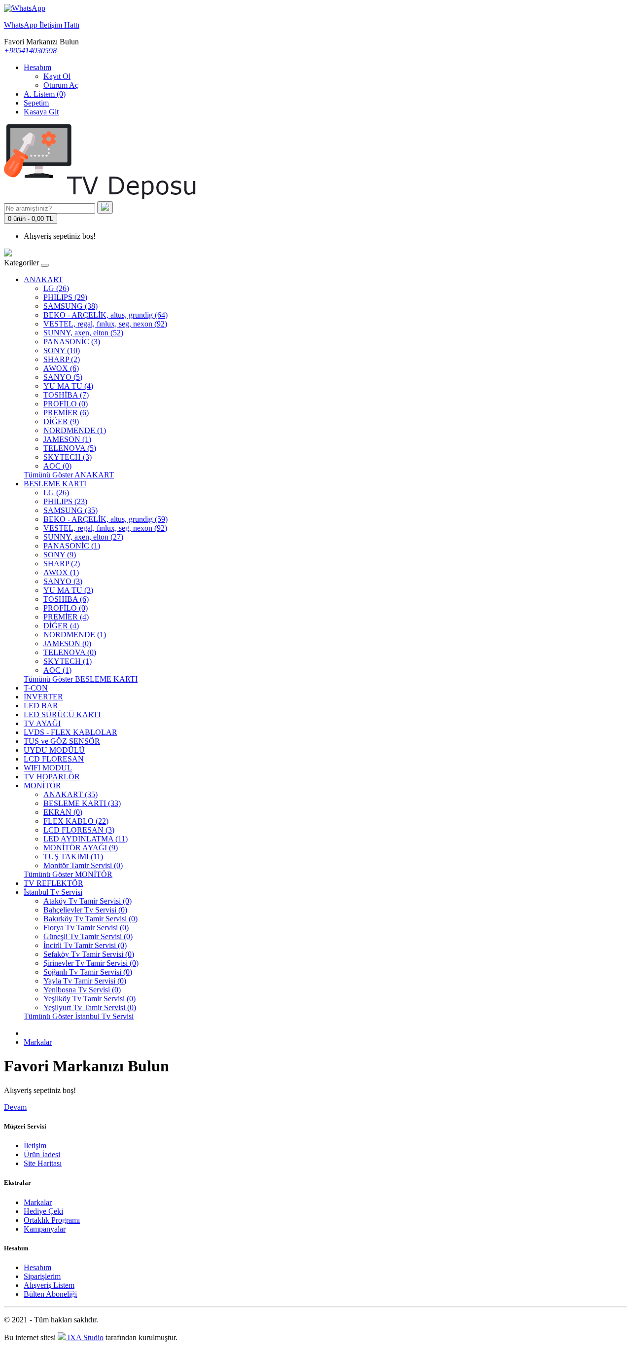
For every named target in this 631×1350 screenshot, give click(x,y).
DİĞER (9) (61, 421)
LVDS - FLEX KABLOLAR (70, 732)
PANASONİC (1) (71, 546)
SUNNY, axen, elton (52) (83, 332)
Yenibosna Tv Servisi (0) (82, 989)
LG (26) (56, 288)
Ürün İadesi (42, 1154)
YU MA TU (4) (68, 386)
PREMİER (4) (66, 617)
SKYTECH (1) (67, 661)
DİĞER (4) (61, 625)
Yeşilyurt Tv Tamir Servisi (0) (89, 1007)
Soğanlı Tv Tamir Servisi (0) (87, 972)
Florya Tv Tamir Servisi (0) (86, 927)
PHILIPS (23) (65, 501)
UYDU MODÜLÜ (54, 750)
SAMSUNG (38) (70, 306)
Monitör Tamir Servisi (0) (83, 865)
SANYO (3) (62, 581)
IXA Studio (85, 1337)
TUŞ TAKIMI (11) (73, 856)
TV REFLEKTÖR (53, 883)
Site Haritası (43, 1163)
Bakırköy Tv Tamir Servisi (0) (90, 918)
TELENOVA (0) (69, 652)
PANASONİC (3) (71, 341)
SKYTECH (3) (67, 457)
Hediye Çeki (43, 1211)
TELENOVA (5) (69, 448)
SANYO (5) (62, 377)
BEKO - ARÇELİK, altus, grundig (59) (105, 519)
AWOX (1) (61, 572)
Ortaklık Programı (52, 1220)
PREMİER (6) (66, 412)
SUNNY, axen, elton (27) (83, 537)
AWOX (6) (61, 368)
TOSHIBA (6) (66, 599)
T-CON (36, 688)
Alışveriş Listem (49, 1285)
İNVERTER (43, 697)
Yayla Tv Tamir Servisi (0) (84, 981)
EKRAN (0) (62, 812)
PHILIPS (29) (65, 297)
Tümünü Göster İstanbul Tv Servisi (79, 1016)
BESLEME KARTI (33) (82, 803)
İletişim (35, 1145)
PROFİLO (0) (65, 404)
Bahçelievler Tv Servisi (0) (85, 910)
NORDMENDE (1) (74, 430)
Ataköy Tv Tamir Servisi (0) (87, 901)
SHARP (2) (61, 359)
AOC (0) (57, 466)
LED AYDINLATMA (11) (85, 839)
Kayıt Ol (56, 76)
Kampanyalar (45, 1229)
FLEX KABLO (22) (75, 821)
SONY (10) (61, 350)
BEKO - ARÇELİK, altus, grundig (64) (105, 315)
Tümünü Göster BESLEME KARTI (81, 679)
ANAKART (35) (70, 794)
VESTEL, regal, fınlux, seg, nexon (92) (105, 324)
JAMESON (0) (67, 643)
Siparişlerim (42, 1276)
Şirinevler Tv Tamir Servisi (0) (91, 963)
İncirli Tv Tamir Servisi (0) (85, 945)
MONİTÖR (42, 785)
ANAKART (43, 279)
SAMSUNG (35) (70, 510)
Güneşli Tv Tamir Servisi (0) (88, 936)
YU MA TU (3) (68, 590)
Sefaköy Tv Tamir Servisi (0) (88, 954)
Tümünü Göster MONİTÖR (68, 874)
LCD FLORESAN (54, 759)
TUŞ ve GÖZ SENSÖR (62, 741)
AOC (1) (57, 670)
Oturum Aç (60, 85)
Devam (15, 1107)
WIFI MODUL (48, 768)
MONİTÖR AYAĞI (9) (80, 847)
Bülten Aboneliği (50, 1294)
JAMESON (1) (67, 439)
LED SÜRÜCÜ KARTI (62, 714)
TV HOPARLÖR (52, 776)
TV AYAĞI (42, 723)
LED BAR (41, 705)
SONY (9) (59, 554)
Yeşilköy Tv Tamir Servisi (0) (89, 998)
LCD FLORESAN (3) (78, 830)
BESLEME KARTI (55, 483)
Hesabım (37, 1267)
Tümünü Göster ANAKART (69, 475)
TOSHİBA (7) (66, 395)
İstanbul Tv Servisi (53, 892)
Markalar (38, 1042)
